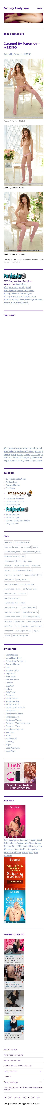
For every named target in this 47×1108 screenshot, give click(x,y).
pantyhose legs (29, 589)
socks (18, 262)
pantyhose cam (11, 584)
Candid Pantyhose (13, 658)
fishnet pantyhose (12, 561)
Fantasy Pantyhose (16, 8)
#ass (34, 296)
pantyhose (9, 580)
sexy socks (19, 621)
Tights (8, 745)
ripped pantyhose (12, 617)
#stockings (13, 287)
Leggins (9, 683)
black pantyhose (22, 542)
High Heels (10, 673)
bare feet (8, 542)
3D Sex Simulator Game (16, 479)
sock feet (8, 626)
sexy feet (8, 621)
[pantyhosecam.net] (23, 989)
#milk (26, 290)
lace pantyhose (12, 680)
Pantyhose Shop (13, 514)
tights (36, 631)
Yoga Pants (10, 751)
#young (7, 293)
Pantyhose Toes (13, 726)
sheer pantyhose (34, 621)
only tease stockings (13, 575)
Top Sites (7, 1077)
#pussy (15, 300)
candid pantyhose (12, 552)
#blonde (38, 300)
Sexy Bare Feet (12, 524)
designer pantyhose (31, 552)
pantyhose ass (22, 580)
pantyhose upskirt (12, 612)
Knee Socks (22, 259)
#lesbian (7, 300)
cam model (26, 547)
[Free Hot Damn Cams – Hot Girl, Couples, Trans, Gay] (20, 493)
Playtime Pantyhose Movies (18, 521)
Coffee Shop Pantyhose (16, 661)
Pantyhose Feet (12, 711)
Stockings (10, 742)
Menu (39, 8)
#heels (21, 300)
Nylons (9, 689)
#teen (31, 290)
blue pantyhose (11, 547)
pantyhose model (12, 598)
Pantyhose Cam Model (15, 707)
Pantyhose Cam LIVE (15, 501)
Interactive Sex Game (15, 498)
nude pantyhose (22, 566)
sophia (25, 626)
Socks (8, 735)
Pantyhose (10, 695)
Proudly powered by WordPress (29, 1104)
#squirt (22, 287)
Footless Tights (12, 670)
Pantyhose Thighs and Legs (18, 723)
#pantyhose (21, 284)
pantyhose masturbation (15, 593)
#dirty (22, 293)
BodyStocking (12, 655)
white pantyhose (20, 635)
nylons (7, 570)
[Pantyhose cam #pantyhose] (17, 509)
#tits (18, 303)
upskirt (7, 635)
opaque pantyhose (33, 575)
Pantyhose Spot (12, 517)
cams (35, 547)
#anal (28, 287)
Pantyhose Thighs (14, 720)
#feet (6, 287)
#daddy (7, 296)
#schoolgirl (30, 300)
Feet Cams (10, 488)
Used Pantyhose (13, 748)
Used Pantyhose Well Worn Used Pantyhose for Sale (23, 1088)
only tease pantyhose (22, 570)
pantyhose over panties (14, 603)
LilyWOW (10, 686)
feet (23, 556)
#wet (13, 303)
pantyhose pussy (11, 607)
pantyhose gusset (12, 589)
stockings (8, 631)
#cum (17, 296)
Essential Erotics (13, 485)
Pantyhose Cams (13, 505)
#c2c (13, 296)
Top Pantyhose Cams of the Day (17, 1066)
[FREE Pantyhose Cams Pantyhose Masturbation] (23, 276)
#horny (7, 303)
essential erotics (11, 556)
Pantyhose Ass (12, 698)
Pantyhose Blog (32, 259)
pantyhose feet (27, 584)
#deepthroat (26, 296)
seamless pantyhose (32, 617)
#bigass (28, 293)
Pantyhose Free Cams (13, 1055)
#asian (20, 290)
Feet (8, 667)
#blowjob (24, 303)
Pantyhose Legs (12, 717)
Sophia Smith (12, 738)
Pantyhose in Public (14, 714)
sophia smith (36, 626)
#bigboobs (12, 290)
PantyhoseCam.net (12, 1060)
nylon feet (36, 566)
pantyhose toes (29, 607)
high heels (27, 561)
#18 (5, 290)
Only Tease (10, 692)
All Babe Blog (11, 482)
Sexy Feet (10, 732)
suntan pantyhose (24, 631)
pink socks (12, 262)
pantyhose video (30, 612)
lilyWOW (8, 566)
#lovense (15, 293)
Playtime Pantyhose (14, 729)
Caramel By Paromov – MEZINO (17, 54)
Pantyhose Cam (12, 704)
